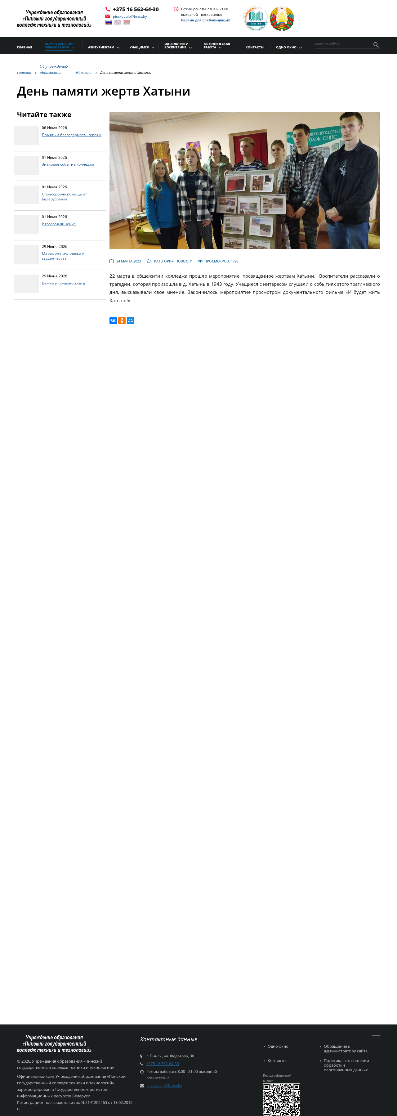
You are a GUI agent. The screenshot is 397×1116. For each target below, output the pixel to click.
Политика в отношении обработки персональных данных (346, 1065)
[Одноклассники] (122, 320)
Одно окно (278, 1046)
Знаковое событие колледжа (68, 164)
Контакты (277, 1060)
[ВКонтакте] (113, 320)
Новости (184, 261)
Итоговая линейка (59, 223)
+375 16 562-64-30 (136, 9)
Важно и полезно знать (63, 282)
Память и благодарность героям (71, 134)
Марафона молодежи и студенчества (63, 256)
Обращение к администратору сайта (346, 1048)
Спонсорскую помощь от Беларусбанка (64, 196)
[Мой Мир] (130, 320)
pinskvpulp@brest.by (130, 16)
